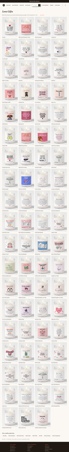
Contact (28, 449)
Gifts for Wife (35, 435)
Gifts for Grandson (47, 435)
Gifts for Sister (28, 435)
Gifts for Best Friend (20, 435)
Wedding (22, 5)
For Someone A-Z (13, 447)
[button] (16, 35)
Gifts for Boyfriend (12, 435)
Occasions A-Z (12, 449)
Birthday (8, 5)
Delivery (28, 450)
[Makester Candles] (4, 5)
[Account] (62, 5)
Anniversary (15, 5)
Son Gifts (40, 435)
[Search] (39, 5)
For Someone (45, 5)
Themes (51, 5)
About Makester (30, 446)
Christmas (57, 5)
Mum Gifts (4, 435)
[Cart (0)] (65, 5)
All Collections (12, 446)
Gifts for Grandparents (56, 435)
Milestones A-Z (12, 450)
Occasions (27, 5)
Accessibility (29, 447)
